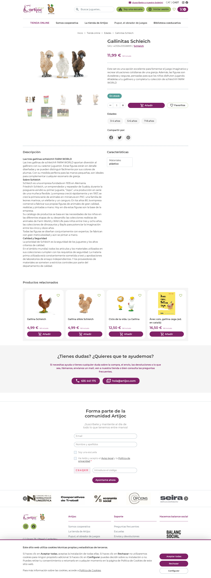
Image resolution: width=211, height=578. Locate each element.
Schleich (139, 46)
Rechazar (174, 563)
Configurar (173, 571)
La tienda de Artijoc (96, 23)
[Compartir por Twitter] (119, 137)
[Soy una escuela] (130, 9)
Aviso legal (107, 458)
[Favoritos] (174, 9)
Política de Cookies (90, 570)
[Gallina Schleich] (44, 314)
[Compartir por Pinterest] (128, 137)
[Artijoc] (39, 9)
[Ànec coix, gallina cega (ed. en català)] (166, 314)
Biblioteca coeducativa (167, 23)
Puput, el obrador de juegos (84, 536)
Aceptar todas (174, 556)
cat (168, 2)
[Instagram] (26, 526)
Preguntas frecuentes (126, 526)
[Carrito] (182, 9)
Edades (107, 33)
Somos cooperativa (67, 23)
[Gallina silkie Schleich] (85, 314)
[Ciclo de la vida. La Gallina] (126, 314)
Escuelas (119, 531)
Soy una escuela (87, 452)
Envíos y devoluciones (126, 536)
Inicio (80, 33)
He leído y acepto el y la (104, 460)
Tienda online (39, 23)
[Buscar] (77, 9)
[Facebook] (33, 526)
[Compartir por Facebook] (111, 137)
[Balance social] (174, 538)
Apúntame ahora (105, 480)
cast (176, 2)
